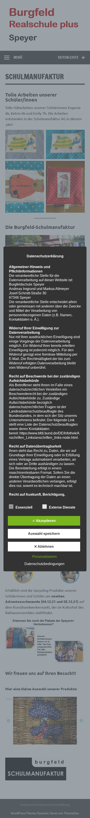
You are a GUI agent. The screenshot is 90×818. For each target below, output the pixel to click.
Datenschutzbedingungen (44, 564)
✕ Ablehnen (44, 546)
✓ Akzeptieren (44, 521)
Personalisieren (44, 556)
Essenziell (24, 507)
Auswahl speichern (44, 533)
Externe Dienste (62, 507)
